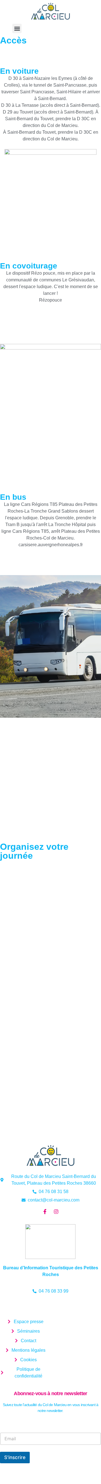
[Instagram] (56, 1211)
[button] (17, 28)
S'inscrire (15, 1457)
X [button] (97, 5)
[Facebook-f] (44, 1211)
